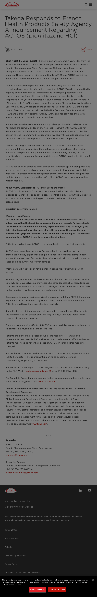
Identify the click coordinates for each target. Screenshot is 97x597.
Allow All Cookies (57, 590)
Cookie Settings (37, 590)
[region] (48, 586)
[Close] (93, 580)
